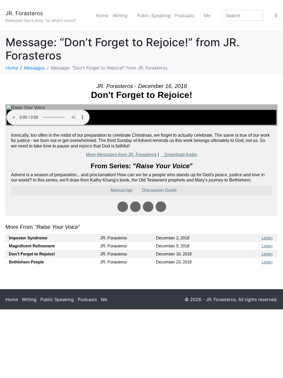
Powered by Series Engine (257, 277)
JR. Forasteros (24, 13)
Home (102, 15)
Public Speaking (154, 15)
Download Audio (180, 154)
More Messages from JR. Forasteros (121, 154)
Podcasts (184, 15)
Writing (120, 15)
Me (207, 15)
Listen (267, 237)
